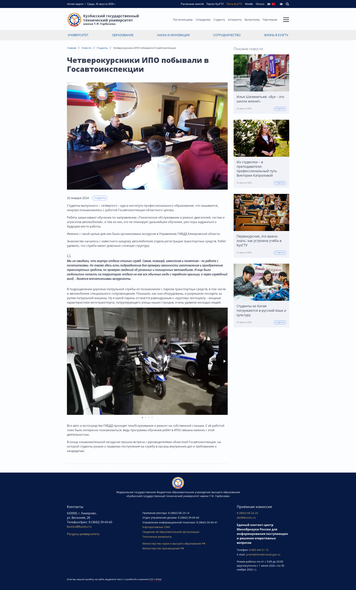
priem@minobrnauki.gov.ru (263, 554)
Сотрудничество (226, 35)
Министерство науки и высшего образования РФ (173, 543)
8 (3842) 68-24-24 (247, 513)
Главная (71, 48)
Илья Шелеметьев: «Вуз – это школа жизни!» (260, 98)
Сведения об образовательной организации (170, 532)
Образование (123, 35)
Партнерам (270, 19)
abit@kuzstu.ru (246, 517)
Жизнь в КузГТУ (276, 35)
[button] (224, 361)
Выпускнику (252, 19)
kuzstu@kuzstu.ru (79, 527)
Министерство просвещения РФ (163, 548)
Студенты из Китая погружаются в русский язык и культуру (261, 310)
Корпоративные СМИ (156, 527)
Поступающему (183, 19)
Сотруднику (203, 19)
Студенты (102, 48)
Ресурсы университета (83, 534)
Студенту (219, 19)
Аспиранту (235, 19)
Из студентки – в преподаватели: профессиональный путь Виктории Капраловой (257, 169)
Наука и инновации (173, 35)
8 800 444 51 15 (258, 550)
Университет (78, 35)
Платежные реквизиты (157, 536)
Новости (86, 48)
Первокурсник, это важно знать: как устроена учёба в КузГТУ (259, 240)
